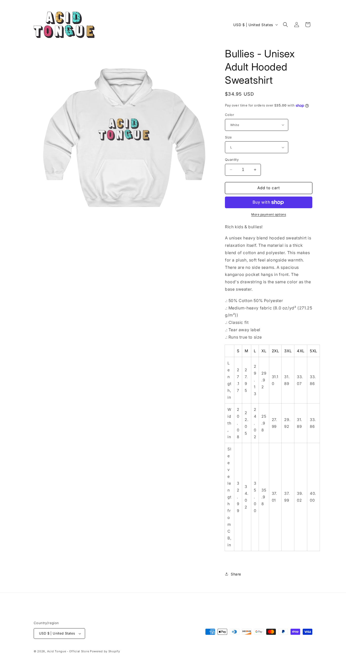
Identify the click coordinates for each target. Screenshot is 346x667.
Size (228, 137)
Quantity (232, 159)
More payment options (268, 214)
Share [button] (236, 574)
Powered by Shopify (105, 651)
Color (229, 115)
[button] (285, 24)
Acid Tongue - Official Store (68, 651)
